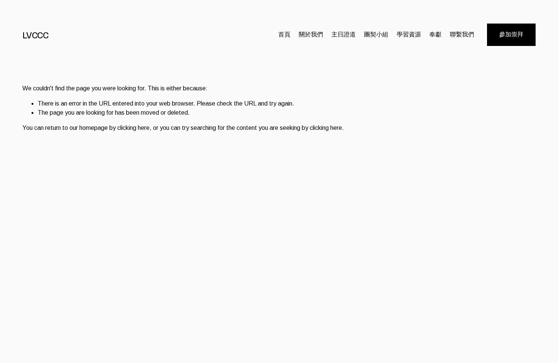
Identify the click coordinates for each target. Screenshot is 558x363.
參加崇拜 (511, 34)
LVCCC (35, 35)
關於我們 (311, 34)
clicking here (133, 128)
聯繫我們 (462, 34)
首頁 (284, 34)
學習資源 (409, 34)
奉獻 (435, 34)
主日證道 (343, 34)
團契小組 (376, 34)
